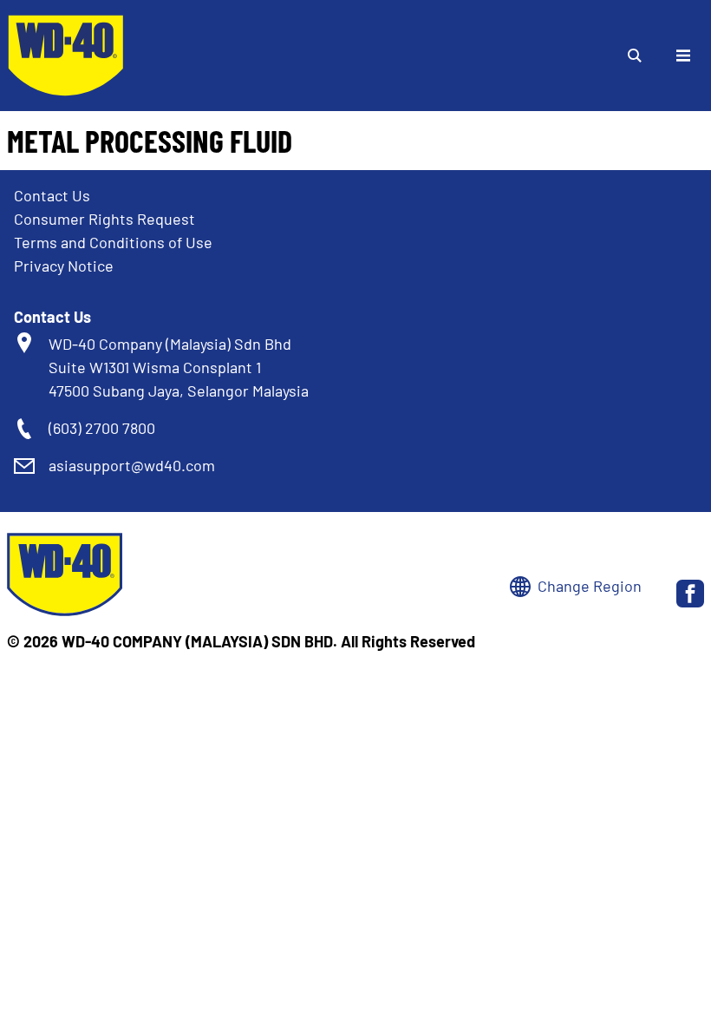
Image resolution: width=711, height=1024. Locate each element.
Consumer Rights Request (104, 218)
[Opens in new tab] (690, 593)
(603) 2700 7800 (102, 427)
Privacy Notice (64, 265)
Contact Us (52, 195)
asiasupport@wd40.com (132, 465)
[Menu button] (683, 55)
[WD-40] (66, 55)
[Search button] (635, 55)
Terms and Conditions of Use (113, 242)
